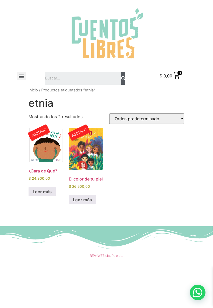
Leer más (42, 191)
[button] (21, 76)
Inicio (33, 90)
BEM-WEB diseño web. (106, 256)
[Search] (123, 78)
